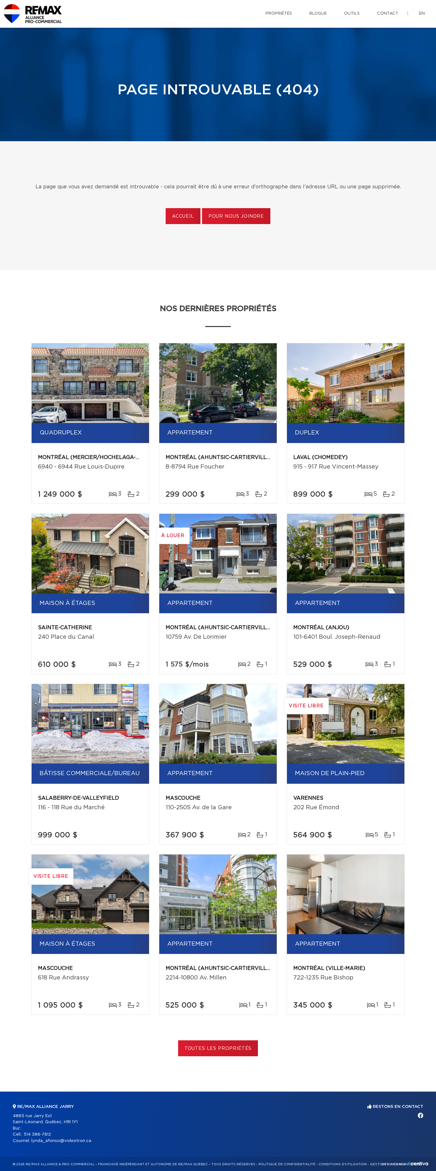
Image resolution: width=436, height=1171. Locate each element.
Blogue (318, 13)
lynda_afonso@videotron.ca (61, 1141)
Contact (387, 13)
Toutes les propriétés (218, 1048)
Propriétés (279, 13)
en (422, 13)
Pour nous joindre (236, 216)
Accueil (183, 216)
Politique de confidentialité (287, 1164)
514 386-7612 (37, 1134)
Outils (352, 13)
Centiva (418, 1163)
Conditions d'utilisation (343, 1164)
